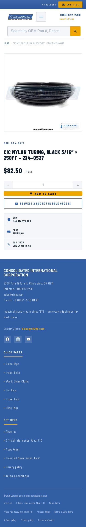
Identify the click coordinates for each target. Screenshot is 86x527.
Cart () (73, 4)
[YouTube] (28, 339)
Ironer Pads (12, 399)
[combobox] (43, 31)
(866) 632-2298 (70, 15)
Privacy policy (14, 467)
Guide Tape (12, 364)
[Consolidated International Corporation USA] (20, 17)
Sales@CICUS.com (67, 18)
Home (6, 43)
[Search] (75, 31)
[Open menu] (41, 17)
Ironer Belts (13, 372)
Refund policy (10, 520)
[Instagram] (18, 339)
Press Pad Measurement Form (23, 458)
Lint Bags (11, 390)
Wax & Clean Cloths (17, 381)
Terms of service (46, 520)
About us (11, 431)
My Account (49, 4)
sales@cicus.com (13, 294)
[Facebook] (7, 339)
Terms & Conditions (17, 476)
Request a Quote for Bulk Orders (45, 203)
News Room (12, 449)
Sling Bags (12, 408)
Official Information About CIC (24, 440)
